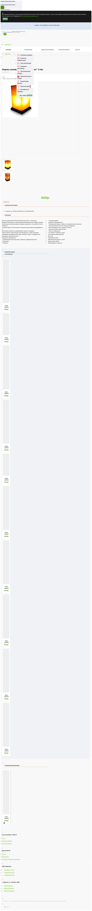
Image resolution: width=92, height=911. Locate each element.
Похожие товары (10, 252)
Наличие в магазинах (11, 205)
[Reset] (2, 7)
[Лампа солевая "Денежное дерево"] (13, 281)
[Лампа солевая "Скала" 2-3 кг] (13, 562)
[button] (5, 202)
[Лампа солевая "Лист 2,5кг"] (13, 422)
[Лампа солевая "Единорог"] (13, 367)
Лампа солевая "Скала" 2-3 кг (6, 587)
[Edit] (1, 23)
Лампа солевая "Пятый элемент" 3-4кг (11, 78)
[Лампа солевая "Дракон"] (13, 324)
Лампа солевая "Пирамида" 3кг (6, 479)
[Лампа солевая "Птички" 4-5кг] (13, 508)
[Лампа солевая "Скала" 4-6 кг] (13, 671)
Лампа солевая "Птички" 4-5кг (6, 533)
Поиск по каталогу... (8, 32)
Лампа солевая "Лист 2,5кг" (6, 447)
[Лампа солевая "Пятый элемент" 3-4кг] (13, 792)
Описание (8, 215)
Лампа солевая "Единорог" (6, 392)
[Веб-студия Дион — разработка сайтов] (7, 907)
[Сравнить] (4, 38)
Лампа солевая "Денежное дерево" (6, 306)
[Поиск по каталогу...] (3, 32)
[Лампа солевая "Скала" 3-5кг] (13, 616)
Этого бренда (9, 254)
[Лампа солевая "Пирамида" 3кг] (13, 465)
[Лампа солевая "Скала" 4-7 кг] (13, 725)
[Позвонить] (4, 41)
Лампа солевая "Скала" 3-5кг (6, 641)
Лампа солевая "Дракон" (6, 338)
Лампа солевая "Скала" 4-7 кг (6, 750)
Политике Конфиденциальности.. (30, 16)
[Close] (1, 3)
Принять (5, 18)
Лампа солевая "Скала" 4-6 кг (6, 695)
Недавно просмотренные (12, 765)
